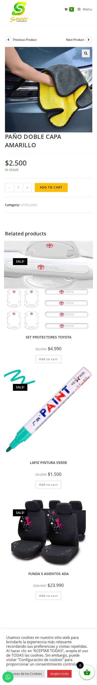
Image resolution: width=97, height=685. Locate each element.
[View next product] (88, 39)
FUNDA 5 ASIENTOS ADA (48, 573)
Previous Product (25, 40)
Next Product (75, 40)
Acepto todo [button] (59, 673)
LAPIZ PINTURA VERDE (48, 462)
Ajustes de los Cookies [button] (25, 673)
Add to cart (51, 187)
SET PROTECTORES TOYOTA (48, 337)
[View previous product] (8, 39)
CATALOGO (29, 205)
